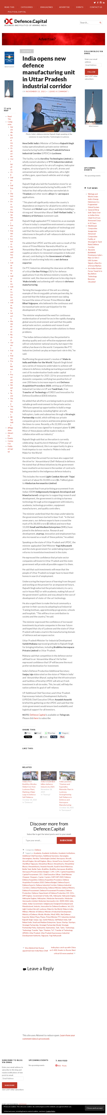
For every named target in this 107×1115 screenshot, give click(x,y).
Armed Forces (68, 861)
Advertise (64, 7)
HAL (51, 896)
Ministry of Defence (29, 914)
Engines (29, 896)
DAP (53, 877)
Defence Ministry (68, 888)
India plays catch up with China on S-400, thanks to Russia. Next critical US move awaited (63, 950)
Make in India (68, 909)
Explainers (11, 233)
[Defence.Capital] (53, 39)
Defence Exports (28, 885)
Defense (35, 893)
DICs (72, 893)
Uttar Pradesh (34, 933)
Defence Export (63, 882)
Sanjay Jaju (38, 920)
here (36, 718)
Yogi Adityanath (55, 936)
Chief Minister (66, 874)
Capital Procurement (30, 874)
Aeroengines (27, 858)
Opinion (11, 345)
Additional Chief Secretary (32, 856)
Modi (53, 914)
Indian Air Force (11, 268)
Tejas (41, 930)
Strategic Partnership (30, 925)
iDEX (67, 901)
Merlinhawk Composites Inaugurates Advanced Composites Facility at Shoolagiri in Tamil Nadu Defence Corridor (95, 236)
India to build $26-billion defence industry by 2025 (48, 784)
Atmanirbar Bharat (45, 864)
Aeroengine (64, 856)
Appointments (11, 140)
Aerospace (61, 858)
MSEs (58, 914)
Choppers (33, 877)
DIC (67, 893)
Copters (47, 877)
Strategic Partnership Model (50, 925)
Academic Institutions (66, 853)
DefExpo (11, 188)
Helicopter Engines (29, 898)
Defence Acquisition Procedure (50, 880)
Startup (11, 401)
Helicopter (57, 896)
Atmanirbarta (59, 864)
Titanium (47, 930)
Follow (91, 72)
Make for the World (54, 909)
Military (25, 912)
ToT (52, 930)
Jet (68, 906)
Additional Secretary (51, 856)
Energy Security (11, 217)
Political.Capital (17, 12)
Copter (41, 877)
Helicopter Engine (68, 896)
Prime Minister (51, 917)
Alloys (49, 861)
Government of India (41, 896)
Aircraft (68, 858)
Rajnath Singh (27, 920)
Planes (42, 917)
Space (59, 922)
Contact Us (96, 7)
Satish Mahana (48, 920)
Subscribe (66, 840)
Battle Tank (26, 869)
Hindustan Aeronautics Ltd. (48, 901)
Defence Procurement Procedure (52, 890)
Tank (57, 928)
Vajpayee (44, 936)
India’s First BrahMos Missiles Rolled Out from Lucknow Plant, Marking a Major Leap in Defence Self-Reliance (29, 789)
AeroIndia (11, 129)
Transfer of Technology (64, 930)
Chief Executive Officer (51, 874)
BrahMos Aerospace (57, 869)
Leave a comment (58, 91)
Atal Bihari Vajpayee (30, 864)
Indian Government (35, 904)
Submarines (50, 928)
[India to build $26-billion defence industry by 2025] (49, 775)
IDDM (62, 901)
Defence (11, 180)
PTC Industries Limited (66, 917)
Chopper (25, 877)
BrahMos (45, 869)
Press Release (11, 366)
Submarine (41, 928)
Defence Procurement (30, 890)
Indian (24, 904)
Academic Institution (50, 853)
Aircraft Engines (40, 861)
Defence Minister (54, 888)
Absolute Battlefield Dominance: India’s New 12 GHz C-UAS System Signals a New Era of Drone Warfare (95, 258)
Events (80, 7)
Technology (69, 928)
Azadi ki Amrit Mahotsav (63, 866)
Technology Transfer (30, 930)
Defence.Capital (30, 21)
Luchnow (43, 909)
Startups (72, 922)
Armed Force (57, 861)
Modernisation (11, 326)
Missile (40, 914)
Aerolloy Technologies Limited (44, 858)
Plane (37, 917)
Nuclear (11, 337)
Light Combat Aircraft (30, 909)
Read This (9, 7)
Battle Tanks (36, 869)
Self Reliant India (61, 920)
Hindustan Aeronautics (55, 898)
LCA (72, 906)
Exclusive (11, 241)
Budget (46, 872)
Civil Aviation (11, 164)
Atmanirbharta (34, 866)
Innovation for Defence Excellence (54, 906)
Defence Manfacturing (39, 888)
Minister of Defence (36, 912)
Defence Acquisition (30, 880)
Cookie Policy (50, 1111)
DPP (24, 896)
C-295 (52, 872)
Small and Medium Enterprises (44, 922)
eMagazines (46, 7)
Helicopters (41, 898)
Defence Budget (51, 882)
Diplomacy (11, 196)
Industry (11, 316)
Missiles (47, 914)
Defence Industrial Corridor (46, 885)
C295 (57, 872)
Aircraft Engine (28, 861)
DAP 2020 (59, 877)
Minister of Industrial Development (58, 912)
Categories (27, 7)
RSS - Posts (62, 1066)
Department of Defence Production (52, 893)
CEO (41, 874)
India (71, 901)
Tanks (62, 928)
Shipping (11, 387)
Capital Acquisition (67, 872)
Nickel (32, 917)
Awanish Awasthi (46, 866)
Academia (37, 853)
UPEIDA (25, 933)
